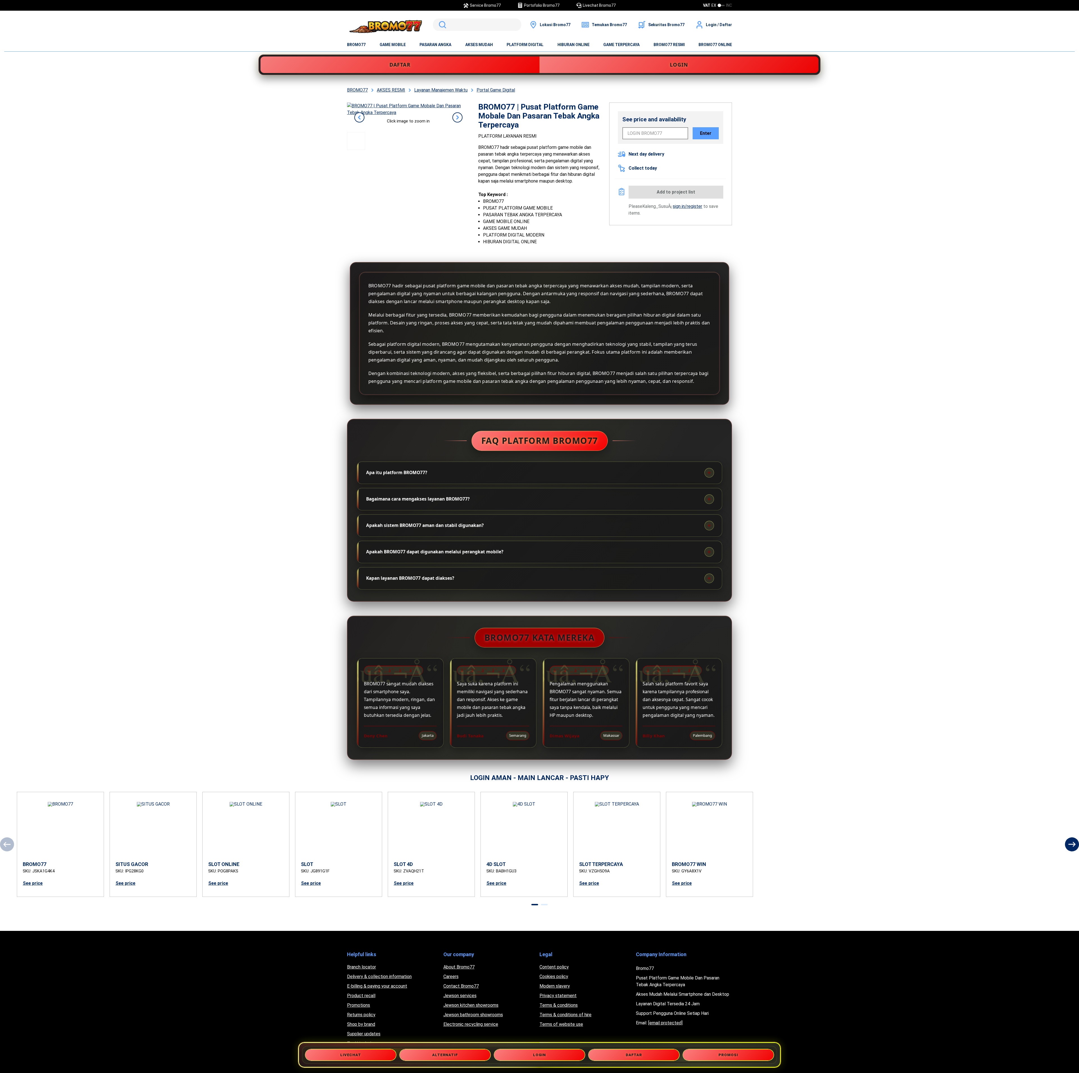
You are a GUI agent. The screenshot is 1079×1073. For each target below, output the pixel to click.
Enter (705, 133)
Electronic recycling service (470, 1024)
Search (441, 25)
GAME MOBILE (393, 44)
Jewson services (460, 995)
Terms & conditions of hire (565, 1014)
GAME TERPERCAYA (621, 44)
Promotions (358, 1005)
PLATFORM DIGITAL (525, 44)
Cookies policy (554, 976)
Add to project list (676, 192)
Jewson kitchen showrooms (470, 1005)
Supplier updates (363, 1033)
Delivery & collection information (379, 976)
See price (33, 883)
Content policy (554, 967)
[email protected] (665, 1023)
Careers (451, 976)
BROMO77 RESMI (669, 44)
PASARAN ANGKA (435, 44)
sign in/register (687, 206)
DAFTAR (400, 64)
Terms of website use (561, 1024)
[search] (477, 25)
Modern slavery (555, 986)
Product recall (361, 995)
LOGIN (679, 64)
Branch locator (361, 967)
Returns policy (361, 1014)
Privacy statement (558, 995)
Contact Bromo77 (461, 986)
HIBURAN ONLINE (573, 44)
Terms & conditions (559, 1005)
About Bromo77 (459, 967)
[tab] (534, 904)
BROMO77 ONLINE (715, 44)
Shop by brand (361, 1024)
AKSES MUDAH (479, 44)
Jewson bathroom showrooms (473, 1014)
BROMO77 (356, 44)
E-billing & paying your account (377, 986)
